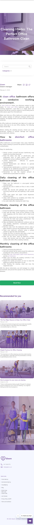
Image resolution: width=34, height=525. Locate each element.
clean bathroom (6, 105)
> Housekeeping (4, 484)
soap (10, 254)
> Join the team (4, 496)
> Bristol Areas (4, 490)
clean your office (12, 107)
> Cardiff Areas (4, 493)
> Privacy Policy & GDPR (6, 499)
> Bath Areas (3, 491)
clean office (9, 96)
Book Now (17, 283)
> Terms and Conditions (6, 501)
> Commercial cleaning (6, 482)
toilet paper (16, 254)
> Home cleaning (4, 479)
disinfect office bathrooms (17, 138)
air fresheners (12, 256)
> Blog (2, 487)
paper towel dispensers (27, 254)
